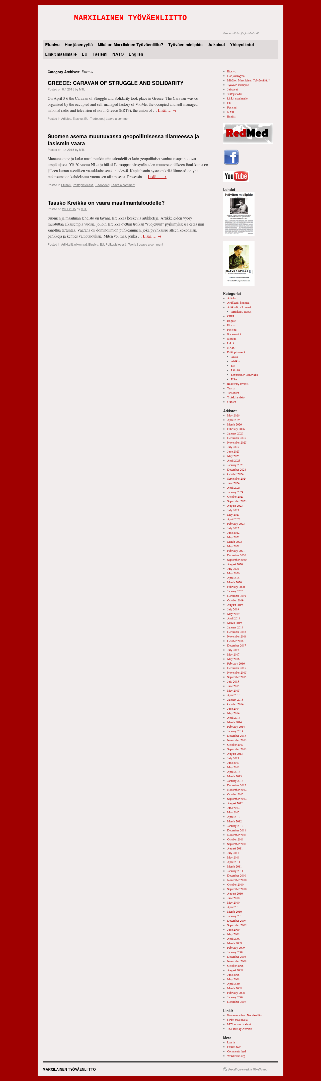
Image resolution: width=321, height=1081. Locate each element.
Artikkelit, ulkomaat (74, 244)
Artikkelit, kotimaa (238, 302)
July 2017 (233, 650)
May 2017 (233, 654)
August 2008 (235, 970)
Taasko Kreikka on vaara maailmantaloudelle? (106, 202)
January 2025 (235, 465)
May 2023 (233, 514)
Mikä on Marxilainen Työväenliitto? (130, 44)
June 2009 (233, 929)
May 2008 (233, 979)
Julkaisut (216, 44)
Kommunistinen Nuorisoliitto (244, 1015)
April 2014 (233, 717)
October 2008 (235, 965)
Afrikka (235, 361)
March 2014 (234, 722)
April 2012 (233, 817)
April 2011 (233, 862)
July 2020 (233, 569)
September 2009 (237, 925)
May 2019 (233, 614)
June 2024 (233, 483)
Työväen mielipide (185, 44)
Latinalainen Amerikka (244, 375)
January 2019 (235, 627)
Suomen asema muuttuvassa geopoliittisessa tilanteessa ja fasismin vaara (123, 139)
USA (234, 379)
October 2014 (235, 704)
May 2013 (233, 767)
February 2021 (236, 551)
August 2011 (235, 848)
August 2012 (235, 803)
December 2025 (236, 438)
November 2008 (237, 961)
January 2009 (235, 952)
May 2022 (233, 537)
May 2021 (233, 546)
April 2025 (233, 460)
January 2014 (235, 731)
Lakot (230, 343)
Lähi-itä (235, 370)
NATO (118, 54)
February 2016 (236, 663)
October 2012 (235, 794)
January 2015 (235, 699)
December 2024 (236, 469)
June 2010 (233, 898)
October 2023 (235, 496)
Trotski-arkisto (236, 397)
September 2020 (237, 560)
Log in (231, 1042)
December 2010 (236, 875)
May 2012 (233, 812)
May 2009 (233, 934)
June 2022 (233, 532)
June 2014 (233, 708)
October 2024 (235, 474)
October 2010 (235, 884)
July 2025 (233, 447)
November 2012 (237, 790)
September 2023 (237, 501)
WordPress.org (236, 1056)
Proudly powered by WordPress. (247, 1069)
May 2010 (233, 902)
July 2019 (233, 609)
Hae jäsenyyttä (79, 44)
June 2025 (233, 451)
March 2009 (234, 943)
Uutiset (231, 402)
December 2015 (236, 668)
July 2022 (233, 528)
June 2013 (233, 763)
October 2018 (235, 641)
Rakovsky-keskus (238, 384)
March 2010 (234, 911)
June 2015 (233, 686)
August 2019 (235, 605)
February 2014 (236, 726)
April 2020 (233, 578)
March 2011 (234, 866)
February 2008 (236, 993)
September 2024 (237, 478)
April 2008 (233, 984)
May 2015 (233, 690)
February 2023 (236, 523)
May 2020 (233, 573)
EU (85, 54)
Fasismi (100, 54)
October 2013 (235, 744)
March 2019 (234, 623)
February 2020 (236, 587)
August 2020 (235, 564)
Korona (231, 339)
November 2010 (237, 880)
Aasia (234, 357)
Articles (66, 118)
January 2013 (235, 781)
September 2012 (237, 799)
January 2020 (235, 591)
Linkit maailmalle (61, 54)
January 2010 (235, 916)
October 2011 (235, 839)
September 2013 (237, 749)
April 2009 (233, 938)
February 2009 (236, 947)
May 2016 (233, 659)
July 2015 (233, 681)
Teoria (132, 244)
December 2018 (236, 632)
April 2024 (233, 487)
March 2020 (234, 582)
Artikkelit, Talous (241, 311)
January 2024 (235, 492)
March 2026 (234, 424)
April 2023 (233, 519)
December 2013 (236, 735)
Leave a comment (118, 118)
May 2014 (233, 713)
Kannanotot (234, 334)
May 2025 (233, 456)
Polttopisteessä (83, 185)
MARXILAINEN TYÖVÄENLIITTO (130, 18)
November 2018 (237, 636)
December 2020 (236, 555)
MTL (82, 89)
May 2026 (233, 415)
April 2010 (233, 907)
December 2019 (236, 596)
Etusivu (52, 44)
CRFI (230, 316)
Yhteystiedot (242, 44)
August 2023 (235, 505)
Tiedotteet (97, 118)
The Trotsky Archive (239, 1029)
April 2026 (233, 420)
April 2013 (233, 772)
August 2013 (235, 753)
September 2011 (237, 844)
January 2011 (235, 871)
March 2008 (234, 988)
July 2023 (233, 510)
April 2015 (233, 695)
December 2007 (236, 1002)
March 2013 (234, 776)
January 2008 (235, 997)
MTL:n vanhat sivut (239, 1024)
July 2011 (233, 853)
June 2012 (233, 808)
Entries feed (234, 1047)
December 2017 (236, 645)
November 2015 (237, 672)
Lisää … (167, 110)
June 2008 (233, 974)
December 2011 (236, 830)
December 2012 (236, 785)
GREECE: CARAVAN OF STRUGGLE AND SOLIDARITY (116, 82)
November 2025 (237, 442)
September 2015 (237, 677)
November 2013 (237, 740)
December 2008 (236, 956)
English (136, 54)
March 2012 (234, 821)
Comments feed (236, 1051)
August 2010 (235, 893)
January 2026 (235, 433)
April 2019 (233, 618)
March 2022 (234, 541)
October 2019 (235, 600)
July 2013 (233, 758)
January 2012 (235, 826)
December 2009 (236, 920)
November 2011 (237, 835)
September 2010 (237, 889)
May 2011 (233, 857)
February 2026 (236, 429)
